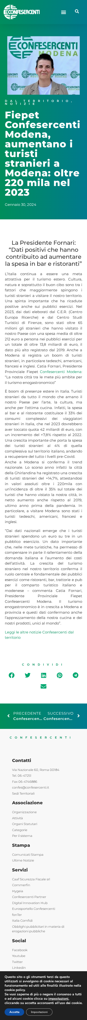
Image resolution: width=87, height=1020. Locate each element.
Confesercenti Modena (60, 371)
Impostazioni (39, 1012)
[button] (63, 12)
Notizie (21, 104)
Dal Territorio (38, 101)
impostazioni (58, 999)
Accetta (14, 1012)
